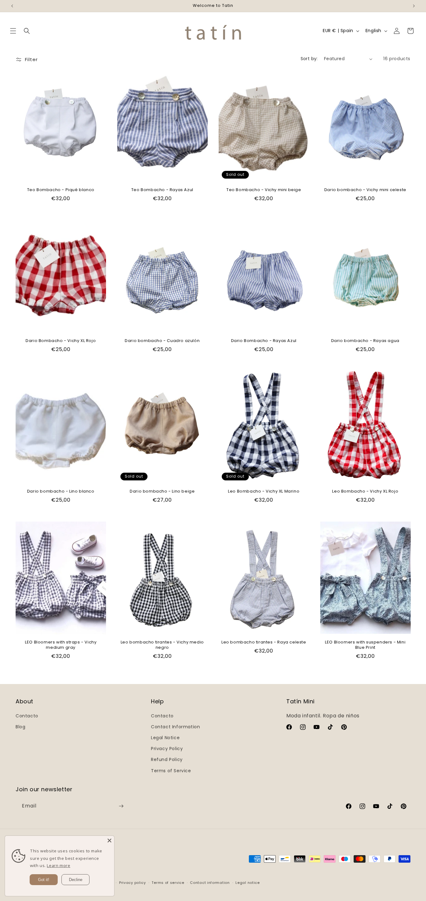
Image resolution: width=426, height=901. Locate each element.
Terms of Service (171, 771)
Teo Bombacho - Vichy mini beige (263, 190)
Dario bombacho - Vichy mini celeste (365, 190)
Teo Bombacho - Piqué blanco (60, 190)
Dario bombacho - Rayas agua (365, 341)
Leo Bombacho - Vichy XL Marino (263, 491)
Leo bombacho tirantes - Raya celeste (263, 642)
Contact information (210, 882)
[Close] (109, 840)
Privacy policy (132, 882)
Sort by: (309, 58)
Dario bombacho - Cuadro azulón (162, 341)
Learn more (58, 865)
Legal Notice (165, 738)
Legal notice (247, 882)
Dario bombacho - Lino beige (162, 491)
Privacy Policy (167, 748)
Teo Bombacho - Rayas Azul (162, 190)
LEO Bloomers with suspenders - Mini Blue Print (365, 645)
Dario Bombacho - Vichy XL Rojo (61, 341)
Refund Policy (167, 759)
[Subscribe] (121, 806)
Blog (20, 727)
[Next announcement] (414, 6)
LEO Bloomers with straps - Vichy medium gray (60, 645)
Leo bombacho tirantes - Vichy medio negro (162, 645)
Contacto (27, 716)
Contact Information (175, 727)
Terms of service (168, 882)
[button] (13, 31)
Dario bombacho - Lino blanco (60, 491)
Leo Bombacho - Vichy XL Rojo (365, 491)
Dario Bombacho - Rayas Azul (264, 341)
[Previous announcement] (12, 6)
